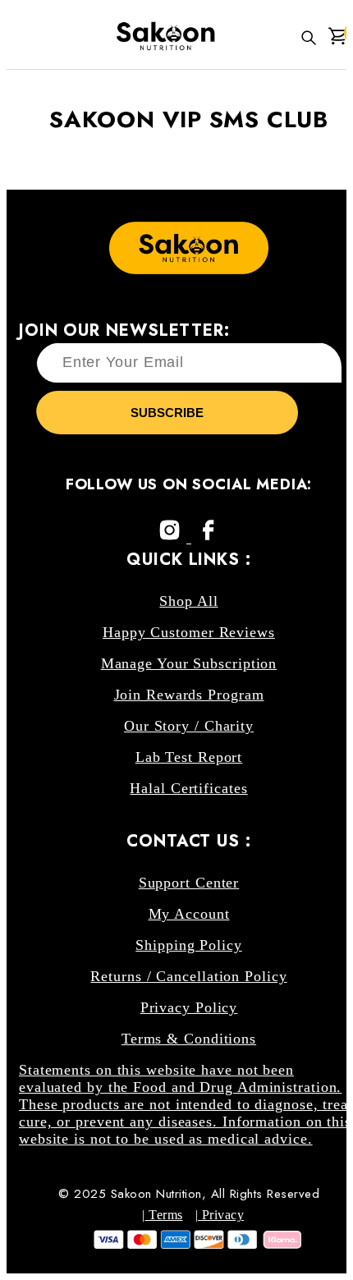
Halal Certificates (188, 788)
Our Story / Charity (189, 726)
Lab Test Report (189, 757)
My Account (189, 914)
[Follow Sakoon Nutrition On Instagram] (172, 537)
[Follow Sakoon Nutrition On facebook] (208, 537)
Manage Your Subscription (189, 663)
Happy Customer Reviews (189, 632)
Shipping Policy (188, 945)
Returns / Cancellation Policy (188, 976)
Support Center (189, 882)
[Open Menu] (11, 38)
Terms (164, 1215)
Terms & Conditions (188, 1038)
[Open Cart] (337, 37)
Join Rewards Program (189, 694)
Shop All (188, 601)
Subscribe (167, 413)
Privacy (221, 1215)
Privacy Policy (189, 1007)
